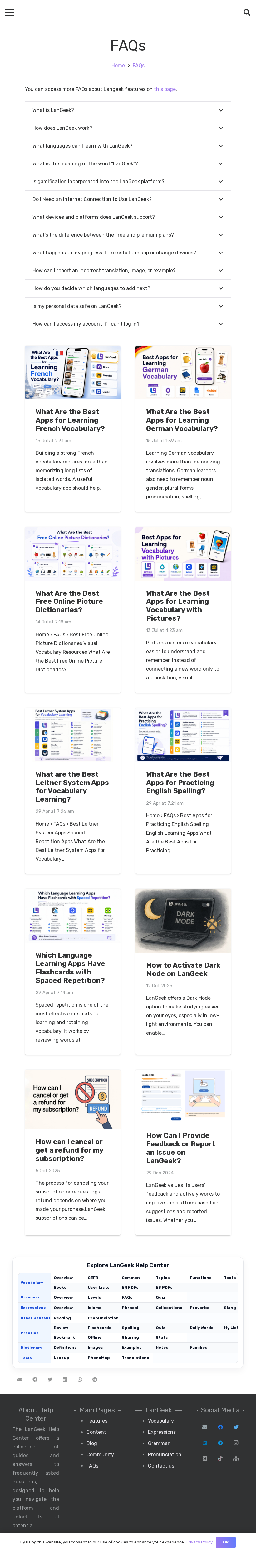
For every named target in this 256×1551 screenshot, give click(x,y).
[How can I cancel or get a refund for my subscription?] (73, 1099)
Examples (132, 1347)
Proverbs (199, 1307)
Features (96, 1421)
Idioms (94, 1307)
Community (100, 1455)
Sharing (130, 1337)
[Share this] (34, 1379)
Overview (63, 1277)
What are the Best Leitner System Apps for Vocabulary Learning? (72, 787)
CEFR (93, 1277)
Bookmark (64, 1337)
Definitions (65, 1347)
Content (96, 1432)
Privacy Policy (199, 1542)
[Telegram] (220, 1443)
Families (198, 1347)
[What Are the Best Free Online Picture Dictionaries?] (73, 554)
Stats (162, 1337)
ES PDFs (164, 1287)
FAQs (127, 1297)
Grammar (159, 1443)
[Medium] (205, 1458)
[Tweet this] (49, 1379)
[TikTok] (220, 1458)
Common (131, 1277)
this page (165, 89)
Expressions (162, 1432)
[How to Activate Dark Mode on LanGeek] (183, 921)
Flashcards (99, 1327)
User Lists (99, 1287)
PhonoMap (99, 1357)
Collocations (169, 1307)
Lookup (61, 1357)
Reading (62, 1318)
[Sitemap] (236, 1458)
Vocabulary (161, 1421)
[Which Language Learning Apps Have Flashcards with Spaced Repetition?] (73, 916)
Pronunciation (102, 1318)
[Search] (246, 13)
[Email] (205, 1427)
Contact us (161, 1466)
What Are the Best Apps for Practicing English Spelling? (180, 782)
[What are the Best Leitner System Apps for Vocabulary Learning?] (73, 735)
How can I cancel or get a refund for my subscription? (69, 1150)
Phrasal (130, 1307)
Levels (94, 1297)
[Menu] (9, 12)
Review (61, 1327)
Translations (135, 1357)
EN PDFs (130, 1287)
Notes (162, 1347)
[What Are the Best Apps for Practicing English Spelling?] (183, 735)
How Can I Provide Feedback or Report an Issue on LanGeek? (180, 1148)
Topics (163, 1277)
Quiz (160, 1297)
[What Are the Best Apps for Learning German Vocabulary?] (183, 372)
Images (95, 1347)
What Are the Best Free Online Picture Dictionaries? (69, 601)
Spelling (130, 1327)
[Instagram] (236, 1443)
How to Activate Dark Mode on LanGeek (183, 969)
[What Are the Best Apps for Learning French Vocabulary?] (73, 372)
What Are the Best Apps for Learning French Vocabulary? (70, 420)
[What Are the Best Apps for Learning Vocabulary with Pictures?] (183, 554)
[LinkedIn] (205, 1443)
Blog (91, 1443)
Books (60, 1287)
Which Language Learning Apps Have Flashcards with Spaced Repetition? (70, 968)
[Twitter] (236, 1427)
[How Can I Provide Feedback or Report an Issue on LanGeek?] (183, 1096)
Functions (201, 1277)
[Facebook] (220, 1427)
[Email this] (19, 1379)
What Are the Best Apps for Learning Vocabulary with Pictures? (178, 606)
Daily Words (202, 1327)
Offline (94, 1337)
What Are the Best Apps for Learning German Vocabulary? (182, 420)
